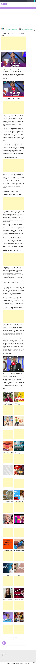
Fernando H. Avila (10, 642)
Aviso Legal (4, 657)
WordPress (13, 663)
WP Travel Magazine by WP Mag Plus (22, 663)
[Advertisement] (18, 17)
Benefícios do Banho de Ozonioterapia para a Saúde (10, 30)
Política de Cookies (5, 658)
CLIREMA (4, 4)
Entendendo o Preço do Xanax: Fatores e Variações (27, 30)
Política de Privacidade (4, 655)
